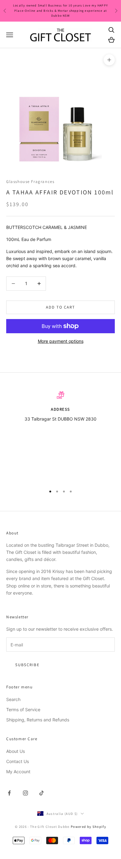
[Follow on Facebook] (9, 793)
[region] (60, 436)
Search (13, 699)
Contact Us (17, 761)
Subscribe (27, 664)
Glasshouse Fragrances (30, 181)
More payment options (60, 341)
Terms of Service (23, 709)
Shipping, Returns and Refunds (37, 719)
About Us (15, 751)
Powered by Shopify (88, 826)
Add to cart (60, 307)
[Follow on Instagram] (25, 793)
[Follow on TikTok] (41, 793)
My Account (18, 771)
